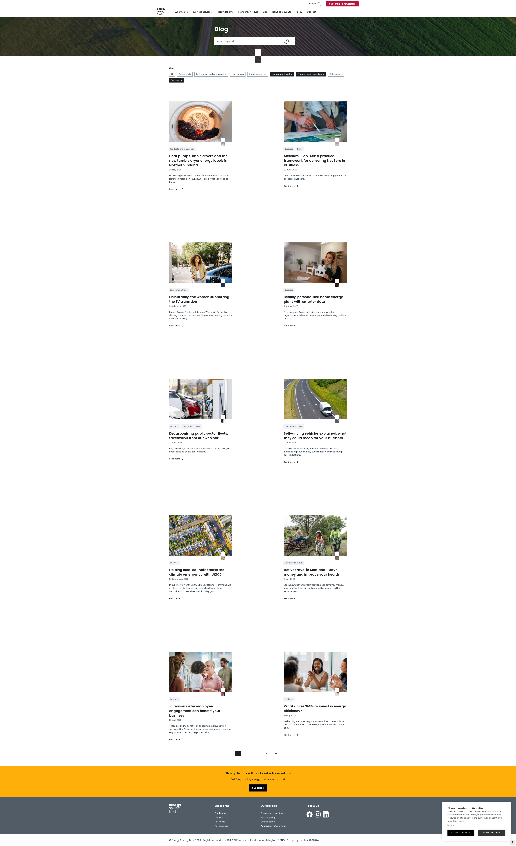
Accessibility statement (273, 826)
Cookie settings (491, 832)
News (299, 149)
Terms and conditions (272, 813)
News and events (281, 11)
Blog (265, 11)
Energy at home (225, 11)
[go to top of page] (512, 842)
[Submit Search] (286, 41)
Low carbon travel (248, 11)
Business (175, 80)
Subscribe (258, 787)
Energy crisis (185, 74)
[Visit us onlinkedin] (326, 814)
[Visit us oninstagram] (318, 814)
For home (220, 821)
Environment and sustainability (211, 74)
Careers (219, 817)
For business (221, 826)
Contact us (221, 813)
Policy (299, 11)
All (172, 74)
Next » (275, 753)
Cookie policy (268, 821)
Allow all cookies (461, 832)
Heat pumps (238, 74)
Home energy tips (257, 74)
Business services (202, 11)
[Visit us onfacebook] (310, 814)
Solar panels (336, 74)
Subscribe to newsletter (342, 3)
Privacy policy (268, 817)
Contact (311, 11)
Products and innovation (310, 74)
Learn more (452, 825)
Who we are (181, 11)
